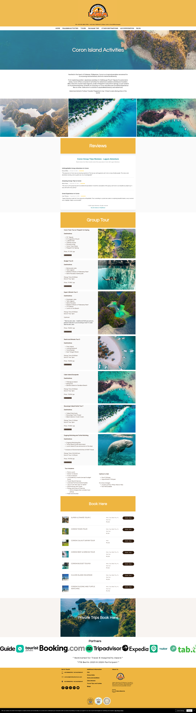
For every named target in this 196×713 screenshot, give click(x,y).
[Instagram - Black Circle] (70, 687)
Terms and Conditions (93, 677)
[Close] (194, 710)
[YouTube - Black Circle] (77, 687)
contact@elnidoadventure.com (73, 677)
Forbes (84, 91)
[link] (86, 518)
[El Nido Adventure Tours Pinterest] (66, 687)
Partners (95, 641)
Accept (189, 710)
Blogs (89, 686)
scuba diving (114, 91)
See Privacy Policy (119, 710)
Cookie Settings (180, 710)
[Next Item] (193, 117)
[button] (70, 28)
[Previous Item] (3, 648)
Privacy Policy (91, 675)
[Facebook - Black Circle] (62, 687)
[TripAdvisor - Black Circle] (74, 687)
